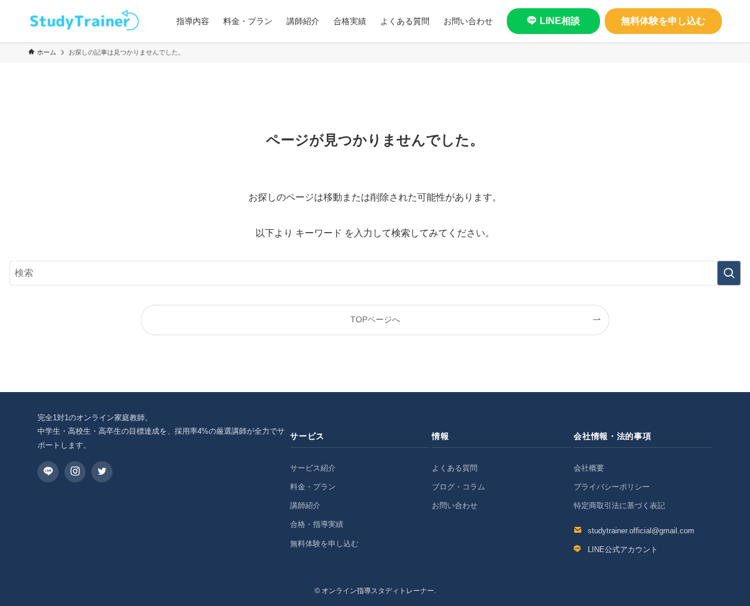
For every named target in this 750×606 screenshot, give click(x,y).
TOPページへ (375, 319)
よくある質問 (455, 468)
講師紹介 (305, 505)
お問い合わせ (455, 505)
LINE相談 (560, 21)
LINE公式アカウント (623, 549)
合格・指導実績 (316, 524)
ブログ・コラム (458, 486)
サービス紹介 (313, 468)
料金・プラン (313, 486)
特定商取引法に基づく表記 (619, 505)
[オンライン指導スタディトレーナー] (83, 21)
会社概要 (589, 468)
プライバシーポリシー (612, 486)
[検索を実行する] (729, 273)
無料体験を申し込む (663, 21)
